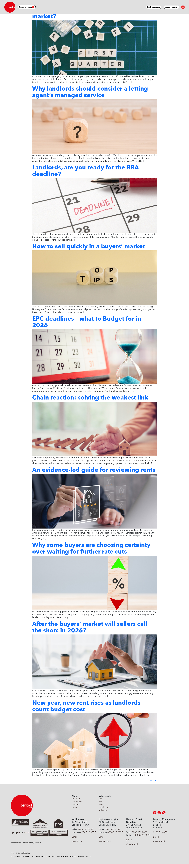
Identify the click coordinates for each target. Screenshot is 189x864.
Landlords (103, 807)
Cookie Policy (50, 856)
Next (153, 780)
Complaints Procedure (20, 856)
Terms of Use (16, 843)
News (74, 807)
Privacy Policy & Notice (32, 843)
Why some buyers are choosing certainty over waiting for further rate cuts (91, 548)
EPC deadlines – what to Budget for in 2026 (86, 322)
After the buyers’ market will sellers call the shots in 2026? (89, 627)
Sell (100, 801)
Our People (77, 801)
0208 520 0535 (161, 832)
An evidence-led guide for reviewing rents (93, 469)
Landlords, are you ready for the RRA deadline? (85, 171)
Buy (100, 799)
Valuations (103, 810)
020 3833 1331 (112, 829)
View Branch (78, 841)
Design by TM (85, 856)
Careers (75, 804)
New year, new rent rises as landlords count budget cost (86, 706)
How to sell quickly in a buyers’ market (88, 246)
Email (74, 836)
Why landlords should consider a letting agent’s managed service (90, 92)
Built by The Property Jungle (68, 856)
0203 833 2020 (139, 832)
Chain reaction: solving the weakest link (90, 397)
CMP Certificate (37, 856)
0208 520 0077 (88, 832)
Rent (101, 804)
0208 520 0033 (85, 829)
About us (76, 799)
